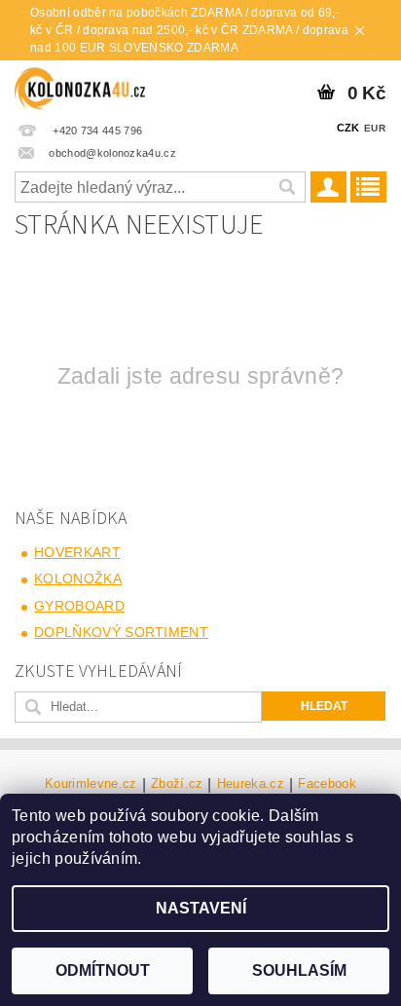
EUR (374, 128)
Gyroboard (79, 606)
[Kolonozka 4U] (95, 85)
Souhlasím (299, 970)
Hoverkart (77, 552)
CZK (348, 127)
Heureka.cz (250, 784)
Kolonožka (78, 578)
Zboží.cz (177, 784)
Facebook (327, 784)
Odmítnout (102, 970)
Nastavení (201, 908)
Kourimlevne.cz (90, 784)
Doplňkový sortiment (121, 632)
